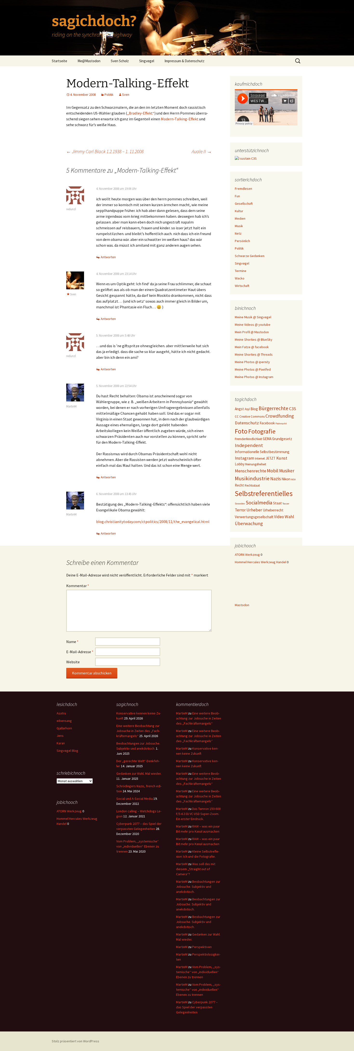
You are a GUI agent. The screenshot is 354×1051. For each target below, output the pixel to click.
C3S (292, 408)
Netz (238, 233)
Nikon (286, 479)
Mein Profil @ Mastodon (252, 332)
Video (279, 516)
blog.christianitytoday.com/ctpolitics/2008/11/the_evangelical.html (153, 521)
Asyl (247, 409)
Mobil (272, 471)
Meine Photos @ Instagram (254, 377)
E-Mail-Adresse (79, 651)
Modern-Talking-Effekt (179, 118)
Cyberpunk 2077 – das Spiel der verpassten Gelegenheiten (197, 1007)
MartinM (71, 406)
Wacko (239, 278)
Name (72, 641)
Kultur (239, 211)
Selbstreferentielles (264, 493)
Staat (277, 503)
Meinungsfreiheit (255, 464)
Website (73, 661)
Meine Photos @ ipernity (252, 362)
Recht (239, 485)
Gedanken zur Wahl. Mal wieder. (138, 773)
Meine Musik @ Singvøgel (253, 317)
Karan (61, 743)
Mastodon (242, 605)
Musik (239, 226)
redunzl (71, 209)
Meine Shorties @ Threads (254, 354)
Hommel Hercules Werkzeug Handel (260, 562)
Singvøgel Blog (67, 750)
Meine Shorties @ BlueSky (253, 339)
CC (237, 416)
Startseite (59, 61)
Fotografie (261, 431)
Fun (237, 196)
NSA (293, 479)
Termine (240, 271)
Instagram (244, 458)
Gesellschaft (244, 203)
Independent (249, 445)
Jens (60, 735)
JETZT (270, 458)
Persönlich (242, 241)
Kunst (281, 458)
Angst (239, 409)
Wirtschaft (242, 286)
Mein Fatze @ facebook (252, 347)
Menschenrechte (250, 471)
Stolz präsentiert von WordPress (75, 1041)
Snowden (240, 503)
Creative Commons (252, 416)
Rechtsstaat (252, 485)
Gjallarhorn (64, 728)
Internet (260, 458)
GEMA (267, 438)
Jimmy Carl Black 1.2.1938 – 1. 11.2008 (105, 151)
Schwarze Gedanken (249, 256)
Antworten (108, 257)
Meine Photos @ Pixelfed (253, 369)
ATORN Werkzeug (247, 554)
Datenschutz (247, 423)
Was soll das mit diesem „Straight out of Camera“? (195, 869)
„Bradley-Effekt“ (140, 113)
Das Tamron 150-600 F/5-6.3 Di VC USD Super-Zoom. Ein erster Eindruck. (198, 814)
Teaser (285, 503)
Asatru (61, 713)
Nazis (275, 478)
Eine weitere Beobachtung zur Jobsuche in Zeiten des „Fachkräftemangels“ (138, 731)
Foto (241, 431)
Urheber (254, 510)
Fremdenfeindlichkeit (248, 439)
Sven (125, 94)
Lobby (239, 464)
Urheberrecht (273, 510)
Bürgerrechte (273, 408)
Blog (254, 409)
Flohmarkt (281, 423)
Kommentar (77, 585)
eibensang (64, 721)
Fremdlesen (243, 188)
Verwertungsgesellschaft (254, 517)
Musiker (286, 471)
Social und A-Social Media (134, 798)
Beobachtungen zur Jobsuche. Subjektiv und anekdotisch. (198, 886)
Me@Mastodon (89, 61)
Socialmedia (259, 502)
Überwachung (249, 523)
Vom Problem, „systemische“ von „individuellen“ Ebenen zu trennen (137, 846)
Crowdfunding (279, 416)
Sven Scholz (120, 61)
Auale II (202, 151)
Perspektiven (202, 947)
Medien (240, 218)
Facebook (267, 423)
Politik (109, 94)
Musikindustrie (252, 478)
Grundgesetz (282, 438)
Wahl (289, 516)
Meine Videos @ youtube (252, 324)
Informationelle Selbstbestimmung (262, 451)
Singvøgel (146, 61)
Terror (240, 510)
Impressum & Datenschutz (184, 61)
